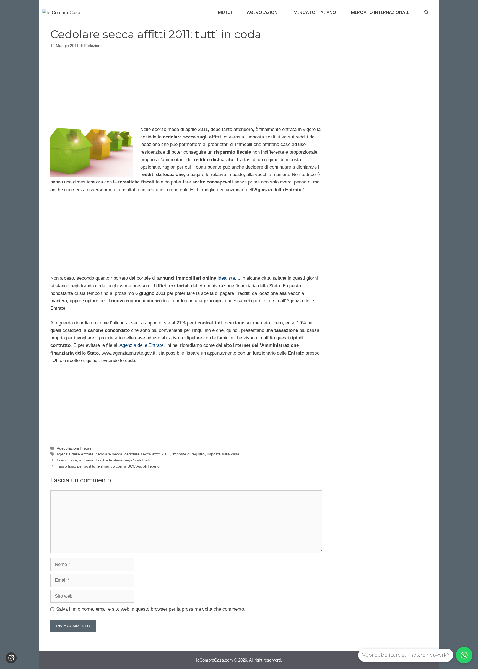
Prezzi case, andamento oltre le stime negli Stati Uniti (103, 460)
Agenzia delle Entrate (141, 345)
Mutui (225, 12)
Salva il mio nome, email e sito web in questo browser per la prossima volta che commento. (150, 609)
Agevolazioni (263, 12)
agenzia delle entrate (75, 454)
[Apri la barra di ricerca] (426, 12)
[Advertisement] (186, 86)
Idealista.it (228, 278)
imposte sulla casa (223, 454)
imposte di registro (188, 454)
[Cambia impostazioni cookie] (11, 657)
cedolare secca (109, 454)
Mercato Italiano (314, 12)
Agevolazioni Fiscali (74, 448)
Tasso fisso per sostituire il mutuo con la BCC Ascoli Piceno (108, 466)
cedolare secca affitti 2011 (147, 454)
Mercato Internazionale (380, 12)
